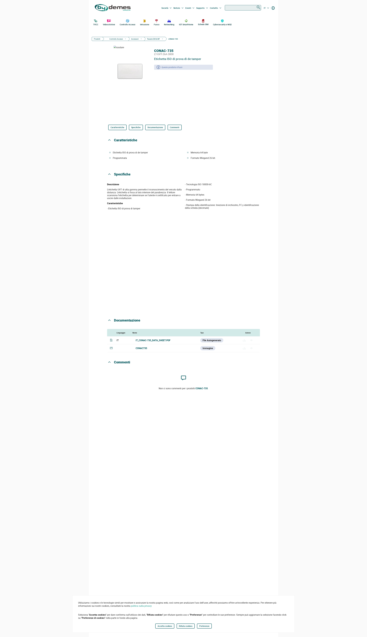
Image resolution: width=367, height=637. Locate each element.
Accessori (135, 39)
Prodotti (97, 39)
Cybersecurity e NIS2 (222, 24)
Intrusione (144, 24)
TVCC (95, 24)
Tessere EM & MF (153, 39)
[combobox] (243, 7)
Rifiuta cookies (185, 626)
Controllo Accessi (127, 24)
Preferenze (204, 626)
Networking (169, 24)
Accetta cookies (165, 626)
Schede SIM (203, 24)
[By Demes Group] (113, 8)
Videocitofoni (109, 24)
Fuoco (156, 24)
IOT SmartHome (186, 24)
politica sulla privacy (141, 605)
